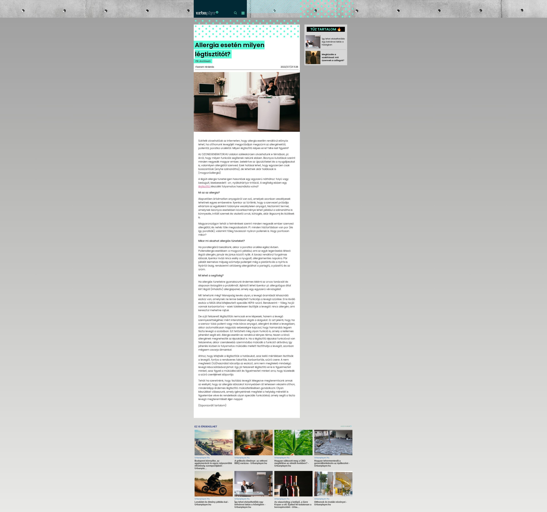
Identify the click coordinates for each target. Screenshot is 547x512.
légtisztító (204, 186)
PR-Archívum (203, 61)
